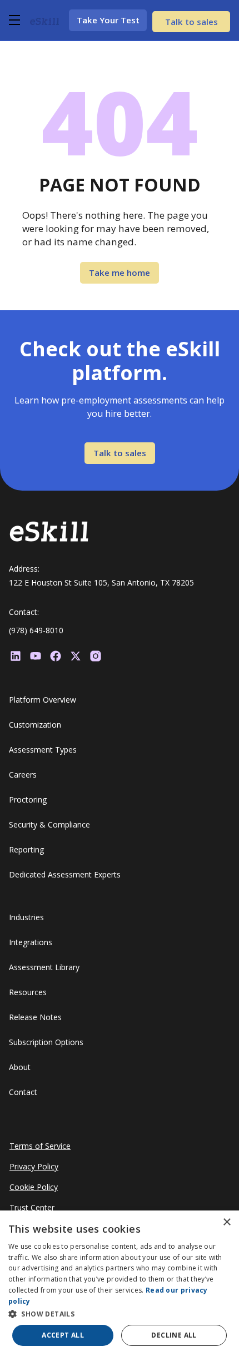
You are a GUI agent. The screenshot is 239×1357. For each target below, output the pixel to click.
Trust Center (31, 1207)
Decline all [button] (173, 1335)
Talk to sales (191, 21)
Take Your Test (108, 20)
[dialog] (119, 1283)
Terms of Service (40, 1146)
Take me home (119, 272)
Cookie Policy (33, 1187)
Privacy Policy (33, 1166)
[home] (44, 20)
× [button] (226, 1222)
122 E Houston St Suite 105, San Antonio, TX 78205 (101, 582)
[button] (17, 20)
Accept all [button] (63, 1335)
